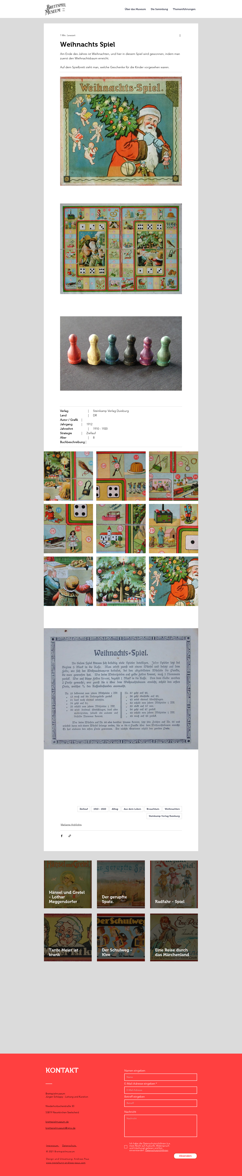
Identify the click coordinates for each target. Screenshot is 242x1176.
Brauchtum (153, 809)
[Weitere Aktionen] (180, 35)
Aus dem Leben (132, 809)
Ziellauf (84, 809)
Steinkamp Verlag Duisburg (164, 816)
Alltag (115, 809)
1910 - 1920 (100, 809)
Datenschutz (69, 1145)
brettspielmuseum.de (57, 1121)
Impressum (52, 1145)
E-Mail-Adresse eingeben (139, 1083)
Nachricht (130, 1111)
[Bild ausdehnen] (68, 476)
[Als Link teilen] (69, 835)
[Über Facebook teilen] (61, 835)
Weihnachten (172, 809)
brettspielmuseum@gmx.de (60, 1128)
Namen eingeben (134, 1070)
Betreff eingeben (134, 1096)
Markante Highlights (71, 824)
